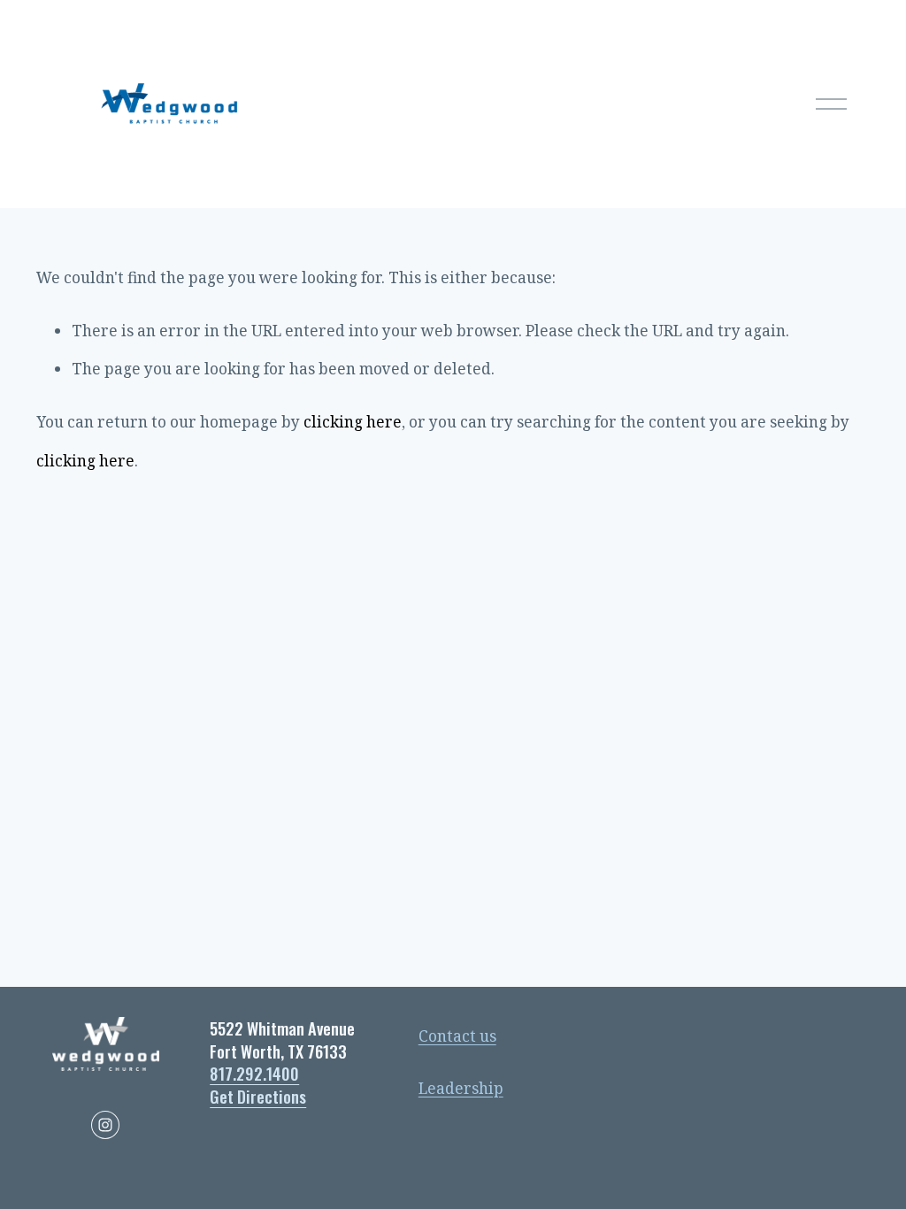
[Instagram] (105, 1125)
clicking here (352, 422)
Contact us (457, 1036)
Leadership (460, 1088)
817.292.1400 (254, 1073)
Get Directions (258, 1096)
